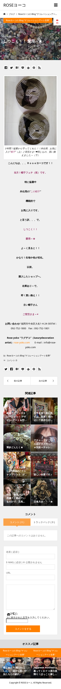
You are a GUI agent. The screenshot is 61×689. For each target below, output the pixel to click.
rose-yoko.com (22, 342)
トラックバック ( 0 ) (44, 522)
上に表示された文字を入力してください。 (28, 617)
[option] (15, 663)
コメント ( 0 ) (17, 522)
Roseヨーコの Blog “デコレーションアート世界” (28, 20)
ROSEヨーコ (14, 5)
